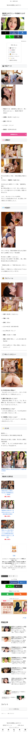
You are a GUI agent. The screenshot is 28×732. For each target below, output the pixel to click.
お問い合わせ (21, 725)
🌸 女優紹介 (12, 50)
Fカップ (15, 576)
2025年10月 (5, 576)
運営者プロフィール (7, 725)
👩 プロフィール (13, 54)
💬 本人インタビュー (14, 56)
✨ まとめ (12, 58)
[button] (18, 36)
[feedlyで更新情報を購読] (7, 594)
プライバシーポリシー (14, 727)
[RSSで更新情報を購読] (20, 594)
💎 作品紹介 (12, 52)
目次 (12, 45)
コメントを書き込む (14, 709)
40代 (11, 576)
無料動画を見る (14, 134)
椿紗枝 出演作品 (13, 60)
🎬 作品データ (13, 47)
